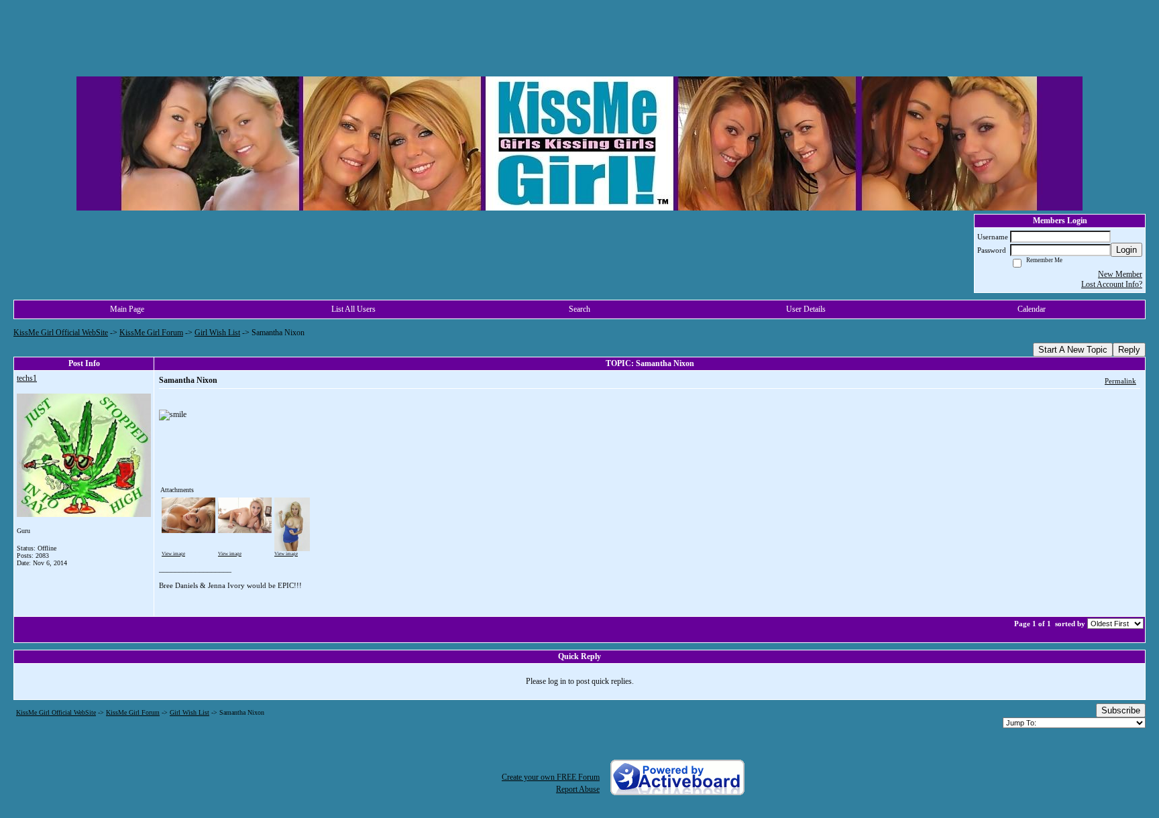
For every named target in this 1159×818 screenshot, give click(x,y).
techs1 (27, 378)
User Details (806, 309)
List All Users (353, 309)
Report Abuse (578, 789)
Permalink (1120, 381)
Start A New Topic (1072, 350)
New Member (1120, 274)
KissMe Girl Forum (151, 332)
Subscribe (1120, 710)
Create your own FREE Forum (551, 777)
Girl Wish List (217, 332)
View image (173, 554)
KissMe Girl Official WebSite (60, 332)
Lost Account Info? (1111, 284)
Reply (1129, 350)
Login (1126, 250)
